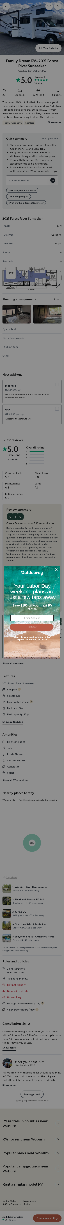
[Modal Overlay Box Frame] (32, 612)
